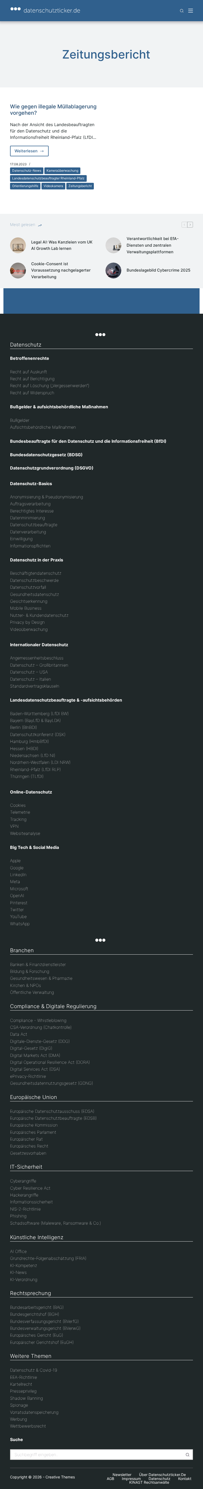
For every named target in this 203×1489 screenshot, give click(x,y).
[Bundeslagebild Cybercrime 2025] (113, 270)
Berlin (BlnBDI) (23, 727)
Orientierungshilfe (25, 186)
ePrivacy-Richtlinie (28, 1076)
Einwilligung (21, 538)
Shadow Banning (26, 1398)
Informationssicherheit (31, 1201)
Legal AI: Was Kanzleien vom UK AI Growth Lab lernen (62, 245)
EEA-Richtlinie (23, 1377)
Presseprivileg (23, 1391)
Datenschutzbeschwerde (34, 580)
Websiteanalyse (25, 833)
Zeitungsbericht (80, 186)
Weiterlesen (32, 152)
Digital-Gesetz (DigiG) (31, 1048)
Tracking (18, 819)
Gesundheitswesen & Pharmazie (41, 978)
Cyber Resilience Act (30, 1188)
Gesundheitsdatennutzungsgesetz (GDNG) (51, 1083)
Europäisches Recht (29, 1146)
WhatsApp (20, 923)
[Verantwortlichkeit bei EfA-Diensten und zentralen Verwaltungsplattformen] (113, 245)
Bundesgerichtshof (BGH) (34, 1314)
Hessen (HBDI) (24, 748)
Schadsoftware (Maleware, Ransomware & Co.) (55, 1223)
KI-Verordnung (23, 1279)
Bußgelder (19, 420)
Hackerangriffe (24, 1195)
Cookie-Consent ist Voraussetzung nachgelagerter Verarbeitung (61, 270)
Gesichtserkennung (28, 601)
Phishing (18, 1215)
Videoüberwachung (29, 629)
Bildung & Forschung (29, 971)
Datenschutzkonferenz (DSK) (38, 734)
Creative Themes (60, 1477)
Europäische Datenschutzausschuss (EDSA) (52, 1111)
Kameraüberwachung (62, 170)
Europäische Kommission (34, 1125)
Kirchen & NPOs (25, 985)
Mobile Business (25, 608)
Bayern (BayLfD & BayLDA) (35, 720)
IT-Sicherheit (26, 1167)
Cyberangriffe (23, 1181)
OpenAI (17, 895)
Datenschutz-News (26, 170)
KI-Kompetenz (23, 1265)
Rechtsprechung (30, 1293)
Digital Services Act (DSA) (35, 1069)
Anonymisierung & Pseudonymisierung (46, 496)
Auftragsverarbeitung (30, 503)
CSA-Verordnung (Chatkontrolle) (41, 1027)
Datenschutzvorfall (28, 587)
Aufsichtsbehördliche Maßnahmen (43, 427)
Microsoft (19, 888)
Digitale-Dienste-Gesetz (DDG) (40, 1041)
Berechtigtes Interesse (32, 510)
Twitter (17, 909)
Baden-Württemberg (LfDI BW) (39, 713)
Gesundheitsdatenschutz (34, 594)
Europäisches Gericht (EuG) (36, 1335)
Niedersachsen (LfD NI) (32, 755)
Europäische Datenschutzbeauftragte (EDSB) (53, 1118)
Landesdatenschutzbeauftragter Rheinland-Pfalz (48, 178)
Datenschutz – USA (29, 672)
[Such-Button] (187, 1454)
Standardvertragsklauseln (34, 686)
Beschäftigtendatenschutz (35, 573)
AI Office (18, 1251)
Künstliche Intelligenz (36, 1237)
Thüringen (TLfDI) (27, 776)
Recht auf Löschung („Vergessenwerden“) (49, 385)
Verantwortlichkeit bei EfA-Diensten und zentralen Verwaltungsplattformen (153, 245)
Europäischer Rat (26, 1139)
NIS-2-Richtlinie (25, 1209)
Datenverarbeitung (28, 531)
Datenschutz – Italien (30, 679)
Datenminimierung (27, 517)
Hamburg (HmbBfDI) (29, 741)
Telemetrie (20, 812)
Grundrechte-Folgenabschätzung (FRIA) (48, 1258)
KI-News (18, 1272)
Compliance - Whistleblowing (38, 1020)
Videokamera (53, 186)
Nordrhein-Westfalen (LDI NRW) (40, 762)
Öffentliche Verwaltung (32, 992)
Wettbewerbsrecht (28, 1426)
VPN (14, 826)
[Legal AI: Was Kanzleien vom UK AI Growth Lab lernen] (18, 245)
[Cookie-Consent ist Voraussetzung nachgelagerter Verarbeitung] (18, 270)
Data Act (18, 1034)
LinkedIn (18, 874)
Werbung (18, 1419)
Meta (15, 881)
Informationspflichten (30, 545)
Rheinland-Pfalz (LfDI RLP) (35, 769)
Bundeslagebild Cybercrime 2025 (158, 270)
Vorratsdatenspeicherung (34, 1412)
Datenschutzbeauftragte (33, 524)
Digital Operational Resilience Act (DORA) (50, 1062)
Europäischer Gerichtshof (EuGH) (42, 1342)
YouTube (18, 916)
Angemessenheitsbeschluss (36, 658)
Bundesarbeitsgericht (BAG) (37, 1307)
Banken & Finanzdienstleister (38, 964)
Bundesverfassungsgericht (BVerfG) (44, 1321)
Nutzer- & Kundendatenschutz (39, 615)
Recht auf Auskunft (28, 371)
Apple (15, 860)
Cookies (18, 805)
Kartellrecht (21, 1384)
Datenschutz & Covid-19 (33, 1370)
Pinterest (18, 902)
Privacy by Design (27, 622)
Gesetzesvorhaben (28, 1153)
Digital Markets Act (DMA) (35, 1055)
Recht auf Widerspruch (32, 392)
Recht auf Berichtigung (32, 378)
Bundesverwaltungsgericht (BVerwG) (45, 1328)
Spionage (19, 1405)
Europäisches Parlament (33, 1132)
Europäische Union (33, 1097)
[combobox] (97, 1454)
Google (17, 867)
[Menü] (190, 10)
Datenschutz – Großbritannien (39, 665)
